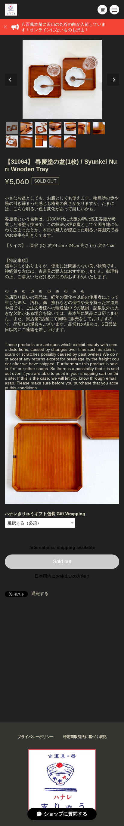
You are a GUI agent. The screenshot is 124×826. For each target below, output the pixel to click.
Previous (11, 80)
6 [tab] (84, 128)
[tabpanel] (62, 79)
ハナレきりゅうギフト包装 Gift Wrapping (45, 513)
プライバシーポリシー (35, 737)
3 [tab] (41, 128)
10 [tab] (41, 141)
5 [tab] (70, 128)
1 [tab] (12, 128)
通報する (40, 593)
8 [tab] (12, 141)
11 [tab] (55, 141)
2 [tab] (26, 128)
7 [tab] (99, 128)
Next (113, 80)
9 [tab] (26, 141)
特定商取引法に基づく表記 (85, 737)
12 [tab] (70, 141)
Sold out (62, 561)
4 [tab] (55, 128)
